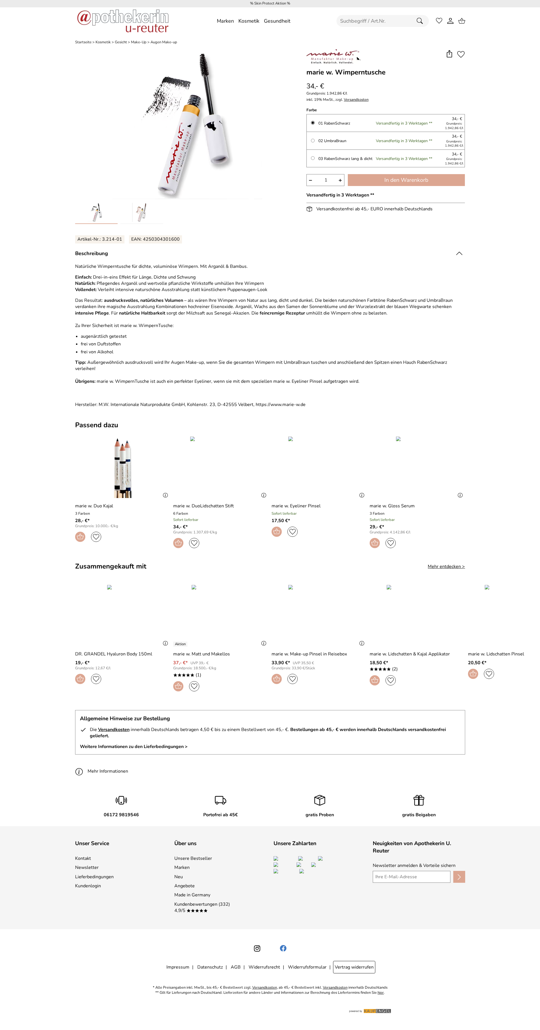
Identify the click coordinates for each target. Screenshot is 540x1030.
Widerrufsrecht (264, 967)
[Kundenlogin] (450, 21)
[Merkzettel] (439, 21)
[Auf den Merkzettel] (461, 54)
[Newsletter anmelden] (459, 877)
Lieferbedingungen (94, 877)
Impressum (177, 967)
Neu (178, 877)
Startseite (83, 42)
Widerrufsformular (307, 967)
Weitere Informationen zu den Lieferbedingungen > (134, 746)
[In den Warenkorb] (80, 537)
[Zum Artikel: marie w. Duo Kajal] (123, 467)
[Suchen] (421, 21)
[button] (449, 54)
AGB (236, 967)
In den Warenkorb (406, 180)
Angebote (184, 886)
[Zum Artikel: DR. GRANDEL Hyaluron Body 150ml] (123, 615)
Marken (182, 867)
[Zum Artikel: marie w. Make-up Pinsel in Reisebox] (319, 615)
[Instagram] (257, 948)
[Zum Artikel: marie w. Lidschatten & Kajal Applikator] (417, 615)
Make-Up (139, 42)
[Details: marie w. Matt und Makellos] (181, 644)
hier (381, 992)
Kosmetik (103, 42)
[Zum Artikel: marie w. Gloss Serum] (417, 467)
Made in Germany (192, 895)
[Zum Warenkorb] (461, 21)
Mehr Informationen (108, 771)
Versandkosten (356, 99)
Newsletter (87, 867)
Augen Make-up (164, 42)
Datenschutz (210, 967)
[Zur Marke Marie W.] (333, 56)
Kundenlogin (88, 886)
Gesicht (121, 42)
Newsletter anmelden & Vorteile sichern (414, 865)
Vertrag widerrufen (354, 967)
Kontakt (83, 858)
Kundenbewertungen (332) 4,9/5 (202, 907)
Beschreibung (91, 253)
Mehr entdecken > (446, 566)
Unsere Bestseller (193, 858)
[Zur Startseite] (122, 21)
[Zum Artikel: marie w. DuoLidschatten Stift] (221, 467)
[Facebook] (283, 948)
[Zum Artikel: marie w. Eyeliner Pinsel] (319, 467)
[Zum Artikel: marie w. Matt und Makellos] (221, 615)
